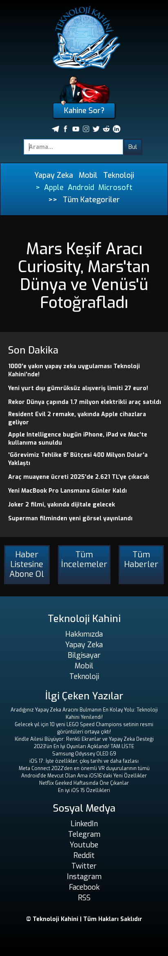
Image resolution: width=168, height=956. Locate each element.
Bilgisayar (84, 655)
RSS (84, 898)
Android (81, 187)
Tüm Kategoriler (91, 200)
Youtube (84, 845)
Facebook (84, 887)
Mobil (88, 175)
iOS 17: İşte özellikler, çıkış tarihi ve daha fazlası (84, 761)
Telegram (84, 834)
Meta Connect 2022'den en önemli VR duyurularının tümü (84, 768)
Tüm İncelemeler (84, 559)
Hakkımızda (84, 634)
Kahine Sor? (84, 111)
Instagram (84, 877)
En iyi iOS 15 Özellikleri (84, 790)
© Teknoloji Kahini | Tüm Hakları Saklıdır (84, 919)
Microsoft (115, 187)
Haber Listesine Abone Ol (26, 564)
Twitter (84, 866)
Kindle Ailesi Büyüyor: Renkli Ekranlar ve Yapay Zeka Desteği (84, 739)
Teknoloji (118, 175)
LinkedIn (84, 824)
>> (52, 200)
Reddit (84, 855)
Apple (54, 187)
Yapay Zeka (53, 175)
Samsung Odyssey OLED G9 (84, 754)
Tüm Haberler (141, 559)
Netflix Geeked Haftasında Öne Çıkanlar (84, 783)
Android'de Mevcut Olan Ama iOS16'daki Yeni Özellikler (84, 776)
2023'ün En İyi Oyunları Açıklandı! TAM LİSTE (84, 746)
